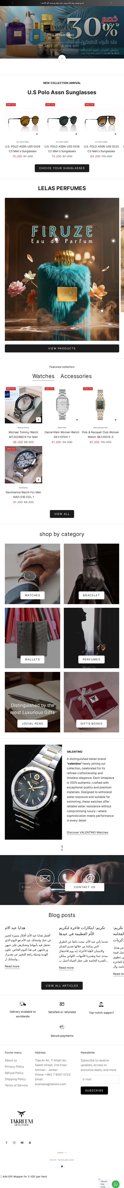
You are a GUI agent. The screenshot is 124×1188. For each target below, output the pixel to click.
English (60, 1153)
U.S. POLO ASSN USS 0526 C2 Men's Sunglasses (62, 149)
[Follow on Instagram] (14, 1142)
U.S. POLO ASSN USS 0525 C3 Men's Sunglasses (101, 149)
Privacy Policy (14, 1066)
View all (62, 513)
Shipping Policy (15, 1079)
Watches (43, 376)
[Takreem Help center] (115, 1184)
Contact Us (84, 887)
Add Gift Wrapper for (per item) (25, 1176)
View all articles (62, 985)
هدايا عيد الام (15, 927)
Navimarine (23, 488)
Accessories (76, 376)
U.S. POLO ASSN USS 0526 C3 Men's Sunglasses (22, 149)
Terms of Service (16, 1085)
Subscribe (94, 1090)
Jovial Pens (32, 723)
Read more (12, 966)
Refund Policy (14, 1073)
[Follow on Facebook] (6, 1142)
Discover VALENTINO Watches (87, 832)
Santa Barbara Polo (100, 428)
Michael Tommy (23, 428)
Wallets (32, 659)
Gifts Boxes (92, 723)
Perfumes (91, 659)
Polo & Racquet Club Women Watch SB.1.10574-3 (100, 435)
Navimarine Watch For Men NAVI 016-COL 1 (23, 495)
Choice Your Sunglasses (62, 168)
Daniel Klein (62, 428)
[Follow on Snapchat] (29, 1142)
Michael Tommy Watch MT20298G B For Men (23, 435)
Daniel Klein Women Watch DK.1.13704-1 (62, 435)
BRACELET (91, 595)
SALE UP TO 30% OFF (61, 49)
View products (62, 348)
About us (11, 1060)
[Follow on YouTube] (22, 1142)
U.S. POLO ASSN (22, 142)
